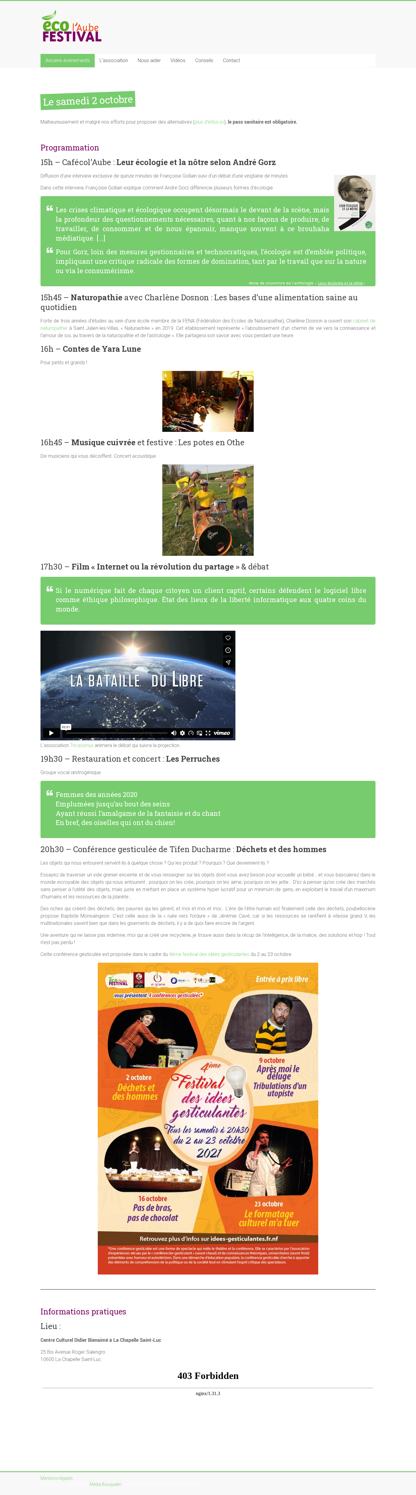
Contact (231, 60)
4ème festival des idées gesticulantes (209, 954)
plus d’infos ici (209, 122)
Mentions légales (57, 1478)
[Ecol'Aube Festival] (71, 13)
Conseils (204, 60)
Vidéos (178, 60)
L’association (114, 60)
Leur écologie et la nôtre (340, 282)
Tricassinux (81, 745)
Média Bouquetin (106, 1484)
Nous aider (149, 60)
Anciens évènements (67, 60)
